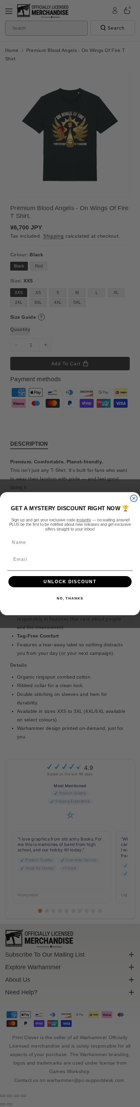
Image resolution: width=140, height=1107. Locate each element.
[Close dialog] (133, 498)
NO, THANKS (70, 598)
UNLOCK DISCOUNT (70, 581)
